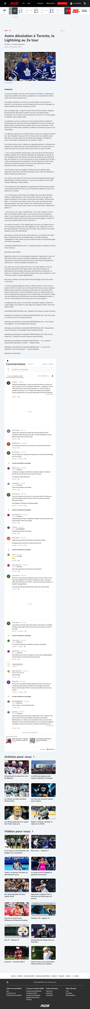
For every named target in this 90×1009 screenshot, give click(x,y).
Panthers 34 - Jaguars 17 (40, 918)
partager (46, 396)
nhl (10, 30)
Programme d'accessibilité (13, 995)
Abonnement (50, 3)
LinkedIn (76, 976)
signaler (51, 396)
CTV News (69, 993)
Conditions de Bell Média (43, 976)
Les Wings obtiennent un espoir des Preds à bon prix (16, 823)
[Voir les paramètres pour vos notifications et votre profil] (7, 360)
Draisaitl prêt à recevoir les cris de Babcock (16, 777)
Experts (13, 976)
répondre (14, 396)
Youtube (68, 976)
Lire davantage (49, 394)
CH (23, 3)
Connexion (44, 364)
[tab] (15, 376)
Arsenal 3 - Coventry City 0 (14, 962)
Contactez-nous (11, 993)
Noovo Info (49, 991)
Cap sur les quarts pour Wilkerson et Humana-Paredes (16, 919)
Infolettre (19, 976)
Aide (7, 991)
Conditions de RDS (31, 993)
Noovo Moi (49, 993)
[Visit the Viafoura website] (50, 749)
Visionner (40, 3)
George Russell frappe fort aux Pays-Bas (42, 941)
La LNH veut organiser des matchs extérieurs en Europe (41, 777)
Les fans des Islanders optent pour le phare (42, 800)
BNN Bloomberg (70, 995)
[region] (30, 556)
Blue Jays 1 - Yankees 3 (39, 851)
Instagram (61, 976)
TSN (67, 991)
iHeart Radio (49, 995)
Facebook (54, 976)
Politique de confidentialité (33, 991)
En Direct (64, 3)
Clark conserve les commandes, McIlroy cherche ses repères (43, 963)
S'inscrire (50, 364)
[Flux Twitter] (7, 982)
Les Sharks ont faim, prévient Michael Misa (15, 800)
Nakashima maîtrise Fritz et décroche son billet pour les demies (41, 896)
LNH (28, 3)
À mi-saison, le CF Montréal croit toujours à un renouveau (16, 852)
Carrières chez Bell (29, 976)
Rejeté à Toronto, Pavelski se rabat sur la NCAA (41, 823)
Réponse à (17, 469)
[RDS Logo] (14, 3)
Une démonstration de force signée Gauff (14, 895)
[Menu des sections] (5, 3)
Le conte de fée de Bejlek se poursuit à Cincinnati (41, 874)
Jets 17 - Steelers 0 (11, 940)
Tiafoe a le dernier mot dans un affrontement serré (16, 874)
